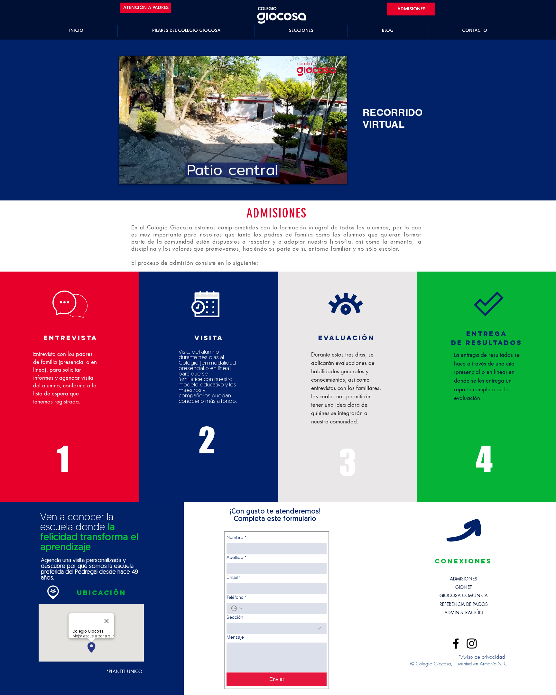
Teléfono (236, 597)
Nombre (236, 537)
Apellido (236, 557)
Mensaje (235, 637)
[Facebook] (456, 643)
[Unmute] (138, 175)
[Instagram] (471, 643)
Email (234, 577)
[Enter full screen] (338, 175)
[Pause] (127, 175)
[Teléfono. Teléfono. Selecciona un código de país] (236, 608)
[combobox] (277, 628)
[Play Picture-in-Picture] (327, 175)
